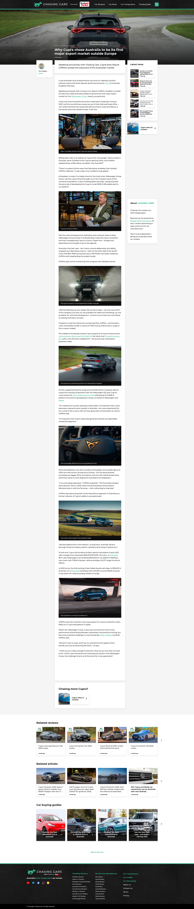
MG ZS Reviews (77, 884)
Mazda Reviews (100, 896)
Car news (63, 46)
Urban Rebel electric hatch (84, 395)
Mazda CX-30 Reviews (79, 896)
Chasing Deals (145, 4)
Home (56, 46)
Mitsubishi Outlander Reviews (81, 881)
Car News (113, 4)
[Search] (157, 4)
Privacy (126, 896)
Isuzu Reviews (99, 894)
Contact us (127, 888)
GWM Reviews (99, 884)
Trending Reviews (80, 874)
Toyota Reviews (100, 898)
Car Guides (128, 877)
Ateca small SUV (78, 336)
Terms (125, 892)
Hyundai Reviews (100, 889)
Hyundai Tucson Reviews (80, 894)
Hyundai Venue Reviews (79, 889)
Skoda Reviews (99, 881)
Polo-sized (75, 571)
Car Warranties (129, 881)
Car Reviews (100, 4)
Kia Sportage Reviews (78, 898)
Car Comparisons (128, 4)
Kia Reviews (99, 886)
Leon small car (65, 336)
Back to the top (97, 852)
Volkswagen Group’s (79, 96)
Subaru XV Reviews (78, 879)
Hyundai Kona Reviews (79, 886)
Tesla (102, 635)
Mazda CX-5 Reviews (78, 891)
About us (127, 885)
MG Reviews (99, 877)
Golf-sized (114, 555)
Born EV (88, 336)
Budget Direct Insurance (140, 221)
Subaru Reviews (100, 891)
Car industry (71, 46)
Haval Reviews (99, 879)
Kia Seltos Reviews (78, 877)
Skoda (61, 400)
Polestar (108, 635)
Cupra (107, 83)
